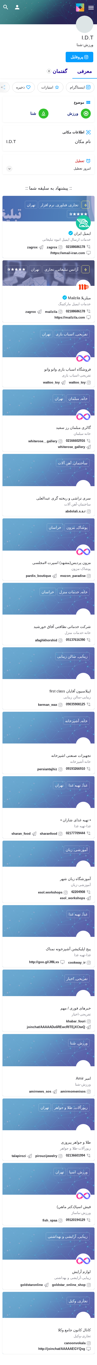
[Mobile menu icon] (91, 7)
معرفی (84, 71)
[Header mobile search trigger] (5, 7)
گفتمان (57, 71)
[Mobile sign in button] (17, 7)
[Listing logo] (84, 24)
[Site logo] (79, 7)
